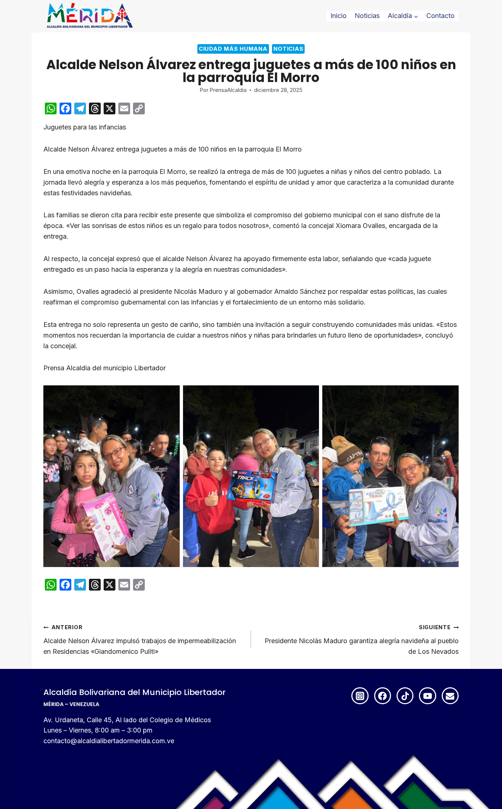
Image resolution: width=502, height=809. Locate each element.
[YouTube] (427, 695)
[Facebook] (382, 695)
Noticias (367, 15)
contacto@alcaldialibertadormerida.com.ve (108, 741)
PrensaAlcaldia (228, 89)
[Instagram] (359, 695)
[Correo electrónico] (450, 695)
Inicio (338, 15)
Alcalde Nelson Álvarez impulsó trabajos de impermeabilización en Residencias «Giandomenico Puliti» (139, 639)
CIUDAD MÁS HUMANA (233, 48)
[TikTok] (405, 695)
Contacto (440, 15)
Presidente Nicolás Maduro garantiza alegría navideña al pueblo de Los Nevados (362, 639)
